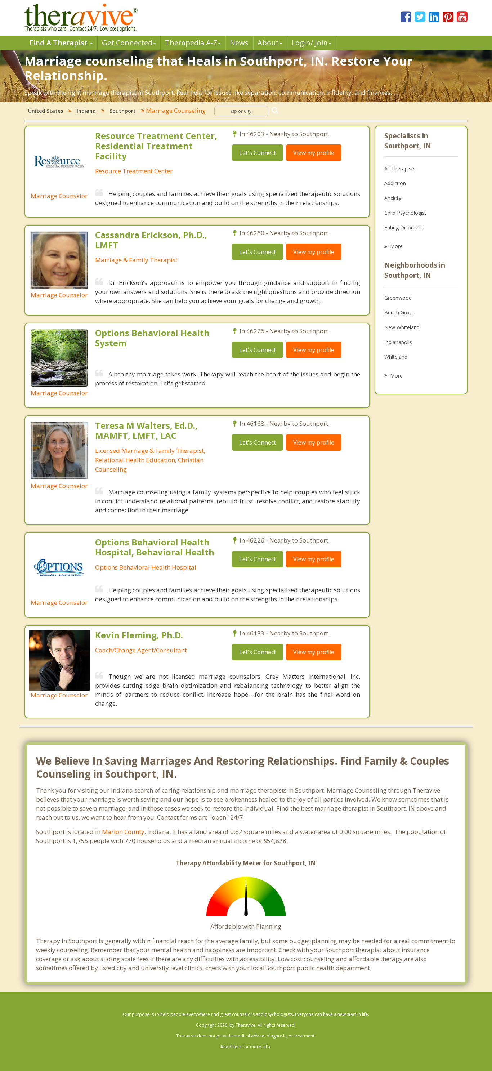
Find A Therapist (59, 43)
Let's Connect (257, 153)
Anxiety (392, 198)
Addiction (395, 183)
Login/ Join (309, 43)
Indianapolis (398, 342)
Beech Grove (399, 312)
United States (45, 110)
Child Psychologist (405, 212)
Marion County (123, 831)
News (239, 43)
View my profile (313, 153)
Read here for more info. (246, 1047)
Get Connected (127, 43)
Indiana (86, 110)
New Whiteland (402, 327)
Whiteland (395, 356)
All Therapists (400, 168)
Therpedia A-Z (191, 43)
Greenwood (398, 297)
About (268, 43)
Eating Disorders (403, 227)
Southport (122, 110)
